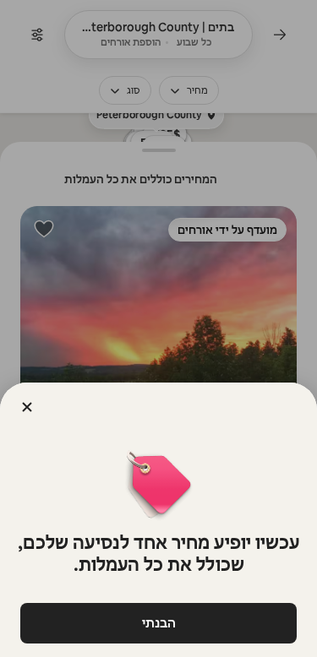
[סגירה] (27, 407)
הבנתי (159, 623)
